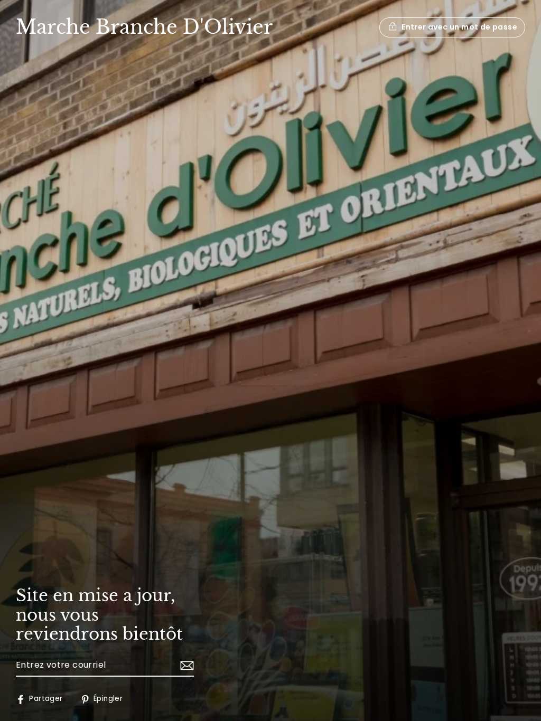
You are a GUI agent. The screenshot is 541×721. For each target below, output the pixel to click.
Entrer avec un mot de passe (459, 27)
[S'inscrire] (185, 665)
